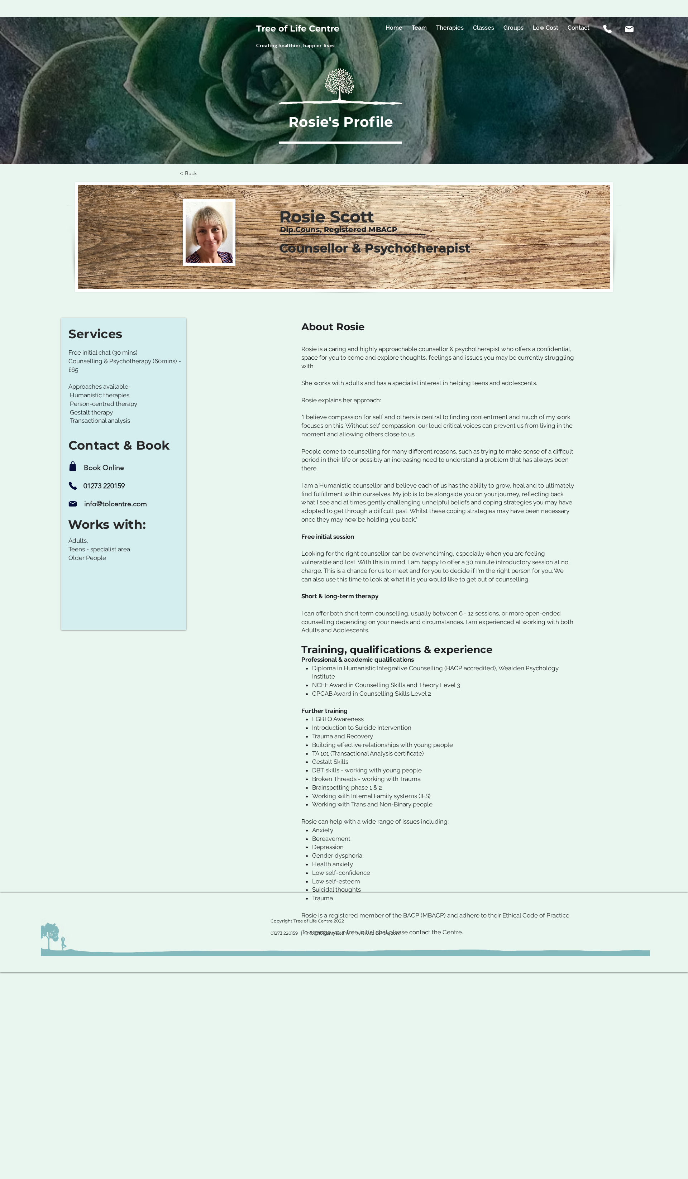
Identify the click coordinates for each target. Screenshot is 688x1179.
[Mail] (629, 29)
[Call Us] (607, 29)
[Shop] (72, 466)
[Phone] (72, 485)
